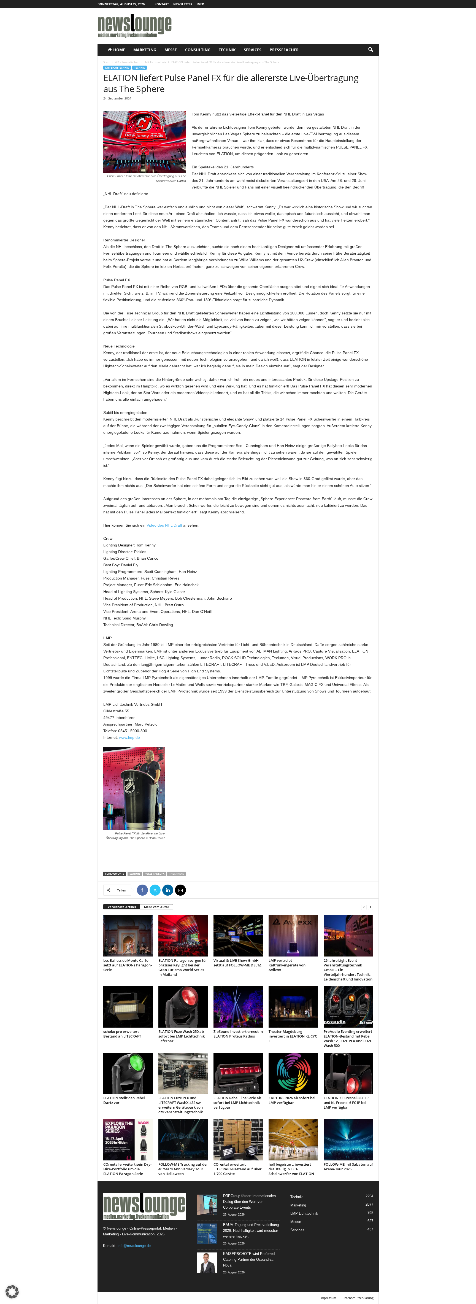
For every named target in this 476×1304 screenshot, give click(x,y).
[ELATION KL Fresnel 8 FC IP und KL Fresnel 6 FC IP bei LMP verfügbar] (348, 1073)
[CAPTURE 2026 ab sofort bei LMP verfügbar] (293, 1073)
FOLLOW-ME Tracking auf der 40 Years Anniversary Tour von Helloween (183, 1169)
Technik (227, 49)
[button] (370, 50)
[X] (155, 890)
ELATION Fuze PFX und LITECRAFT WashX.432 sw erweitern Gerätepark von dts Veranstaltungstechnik (180, 1104)
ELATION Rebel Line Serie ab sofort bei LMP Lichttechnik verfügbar (237, 1102)
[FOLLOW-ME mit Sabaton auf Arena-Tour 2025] (348, 1139)
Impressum (328, 1298)
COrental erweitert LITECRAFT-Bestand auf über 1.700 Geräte (237, 1169)
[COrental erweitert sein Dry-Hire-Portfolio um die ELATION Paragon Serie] (128, 1139)
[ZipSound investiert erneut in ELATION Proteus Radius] (238, 1007)
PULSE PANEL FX (154, 873)
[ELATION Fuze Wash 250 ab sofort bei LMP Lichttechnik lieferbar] (183, 1007)
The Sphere (176, 873)
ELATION (134, 873)
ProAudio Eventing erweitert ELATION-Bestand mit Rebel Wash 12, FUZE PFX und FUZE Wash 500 (348, 1038)
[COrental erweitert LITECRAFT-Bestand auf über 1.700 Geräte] (238, 1139)
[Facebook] (142, 890)
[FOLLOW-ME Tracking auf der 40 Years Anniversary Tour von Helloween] (183, 1139)
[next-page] (370, 907)
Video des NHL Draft (164, 525)
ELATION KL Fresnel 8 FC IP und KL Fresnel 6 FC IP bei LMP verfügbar (346, 1102)
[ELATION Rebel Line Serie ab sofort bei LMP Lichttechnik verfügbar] (238, 1073)
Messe (170, 49)
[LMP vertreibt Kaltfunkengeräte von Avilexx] (293, 936)
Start (106, 62)
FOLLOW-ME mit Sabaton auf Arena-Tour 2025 (348, 1166)
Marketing (144, 49)
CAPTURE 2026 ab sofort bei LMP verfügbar (292, 1100)
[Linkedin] (167, 890)
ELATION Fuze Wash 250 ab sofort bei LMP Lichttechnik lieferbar (181, 1036)
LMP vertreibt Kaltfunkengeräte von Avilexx (287, 965)
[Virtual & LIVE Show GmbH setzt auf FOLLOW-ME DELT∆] (238, 936)
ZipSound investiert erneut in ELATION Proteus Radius (238, 1034)
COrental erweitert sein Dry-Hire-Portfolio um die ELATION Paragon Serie (127, 1169)
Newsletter (182, 4)
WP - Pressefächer (127, 62)
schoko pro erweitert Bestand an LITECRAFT (122, 1034)
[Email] (180, 890)
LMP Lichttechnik (155, 62)
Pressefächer (284, 49)
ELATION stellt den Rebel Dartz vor (124, 1100)
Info (200, 4)
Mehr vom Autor (156, 907)
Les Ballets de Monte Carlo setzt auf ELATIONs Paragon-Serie (127, 965)
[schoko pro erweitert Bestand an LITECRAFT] (128, 1007)
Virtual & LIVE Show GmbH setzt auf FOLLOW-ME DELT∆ (237, 963)
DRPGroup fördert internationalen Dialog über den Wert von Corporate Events (249, 1201)
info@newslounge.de (134, 1246)
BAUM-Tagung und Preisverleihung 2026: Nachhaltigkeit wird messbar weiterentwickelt (251, 1230)
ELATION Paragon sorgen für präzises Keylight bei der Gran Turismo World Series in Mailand (182, 967)
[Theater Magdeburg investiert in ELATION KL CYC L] (293, 1007)
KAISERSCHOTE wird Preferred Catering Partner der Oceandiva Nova (249, 1259)
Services (252, 49)
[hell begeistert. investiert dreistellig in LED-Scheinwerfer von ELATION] (293, 1139)
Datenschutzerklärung (358, 1298)
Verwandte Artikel (122, 907)
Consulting (197, 49)
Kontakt (162, 4)
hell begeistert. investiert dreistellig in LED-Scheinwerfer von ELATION (291, 1169)
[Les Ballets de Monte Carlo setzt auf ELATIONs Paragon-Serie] (128, 936)
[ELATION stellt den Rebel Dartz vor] (128, 1073)
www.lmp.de (129, 737)
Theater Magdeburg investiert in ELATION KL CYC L (293, 1036)
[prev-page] (364, 907)
